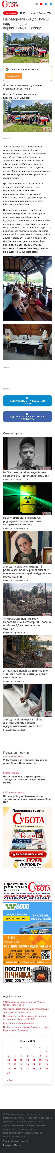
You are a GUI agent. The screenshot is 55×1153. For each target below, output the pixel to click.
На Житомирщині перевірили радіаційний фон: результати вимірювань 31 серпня (22, 521)
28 (34, 1068)
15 (40, 1060)
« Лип (10, 1080)
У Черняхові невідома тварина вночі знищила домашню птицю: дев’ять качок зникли (26, 674)
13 (27, 1060)
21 (34, 1064)
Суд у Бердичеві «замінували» (18, 1023)
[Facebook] (46, 4)
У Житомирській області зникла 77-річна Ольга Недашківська (25, 761)
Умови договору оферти (15, 1140)
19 (21, 1064)
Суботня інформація (13, 756)
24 (8, 1068)
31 (8, 1072)
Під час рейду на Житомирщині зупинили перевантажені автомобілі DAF (27, 799)
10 (8, 1060)
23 (46, 1064)
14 (34, 1060)
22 (40, 1064)
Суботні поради (11, 772)
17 (8, 1064)
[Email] (36, 4)
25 (15, 1068)
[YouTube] (41, 4)
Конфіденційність (12, 1145)
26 (21, 1068)
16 (46, 1060)
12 (21, 1060)
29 (40, 1068)
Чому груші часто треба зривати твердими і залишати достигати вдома (24, 779)
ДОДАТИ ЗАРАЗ (13, 76)
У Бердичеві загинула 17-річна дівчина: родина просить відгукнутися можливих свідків (23, 723)
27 (27, 1068)
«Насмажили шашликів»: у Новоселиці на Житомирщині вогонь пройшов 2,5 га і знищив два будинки (27, 623)
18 (15, 1064)
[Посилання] (10, 4)
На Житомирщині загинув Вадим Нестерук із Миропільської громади (26, 474)
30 (46, 1068)
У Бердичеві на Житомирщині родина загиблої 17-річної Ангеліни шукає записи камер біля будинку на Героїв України (27, 571)
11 (15, 1060)
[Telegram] (51, 4)
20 (27, 1064)
